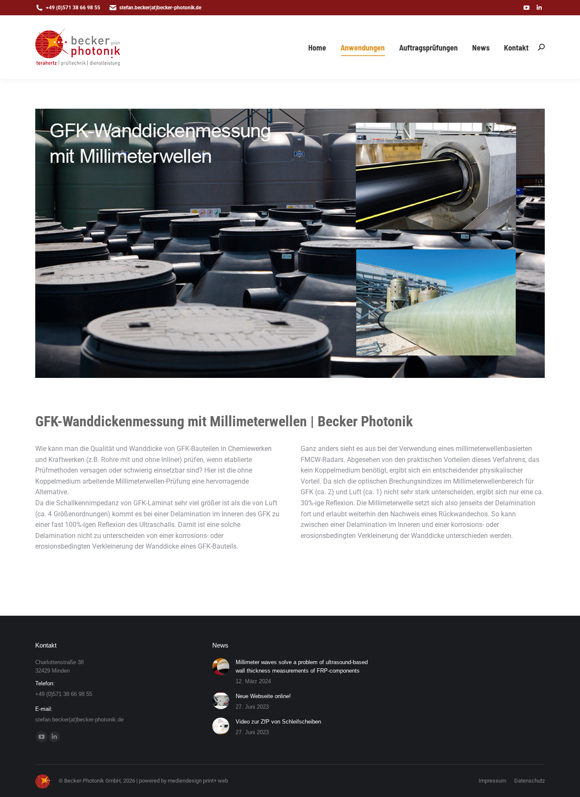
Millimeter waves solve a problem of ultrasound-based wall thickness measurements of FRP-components (302, 666)
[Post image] (220, 666)
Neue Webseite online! (263, 696)
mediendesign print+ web (198, 780)
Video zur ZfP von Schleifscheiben (278, 721)
